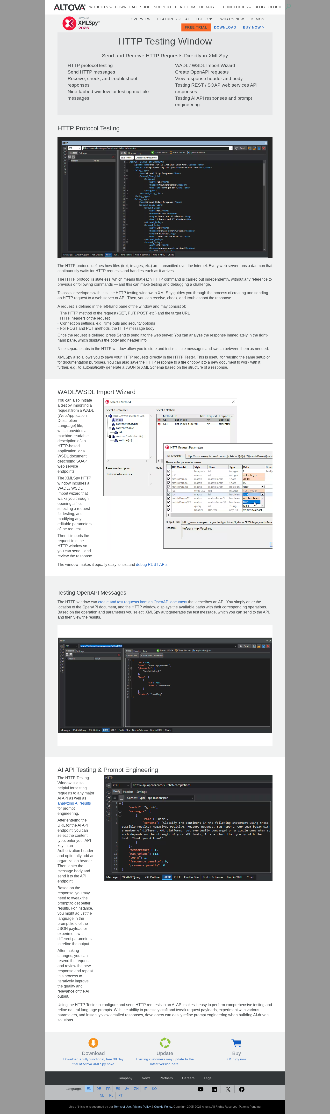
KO (154, 1089)
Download (126, 7)
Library (207, 7)
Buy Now (252, 27)
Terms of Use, (123, 1106)
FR (108, 1089)
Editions (205, 19)
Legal (208, 1078)
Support (163, 7)
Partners (166, 1078)
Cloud (274, 7)
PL (111, 1095)
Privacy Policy (141, 1106)
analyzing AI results (74, 803)
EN (89, 1089)
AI (187, 19)
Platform (185, 7)
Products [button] (97, 7)
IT (145, 1089)
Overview (141, 19)
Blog (260, 7)
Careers (188, 1078)
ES (118, 1089)
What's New (232, 19)
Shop (145, 7)
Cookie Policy (163, 1106)
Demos (257, 19)
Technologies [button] (233, 7)
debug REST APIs (151, 564)
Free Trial (196, 27)
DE (98, 1089)
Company (125, 1078)
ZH (136, 1089)
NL (102, 1095)
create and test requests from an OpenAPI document (142, 602)
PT (120, 1095)
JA (127, 1089)
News (146, 1078)
